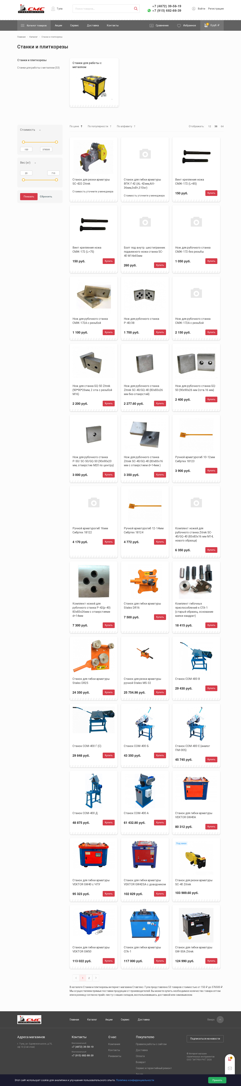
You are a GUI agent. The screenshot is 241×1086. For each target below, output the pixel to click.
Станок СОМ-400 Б (136, 746)
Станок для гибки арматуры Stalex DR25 (91, 681)
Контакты (113, 25)
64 (222, 126)
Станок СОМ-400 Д (85, 813)
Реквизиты (114, 1056)
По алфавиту (124, 126)
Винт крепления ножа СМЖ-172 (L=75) (87, 249)
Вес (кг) (25, 162)
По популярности (98, 126)
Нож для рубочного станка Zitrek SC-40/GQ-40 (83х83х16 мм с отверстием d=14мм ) (143, 461)
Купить (211, 193)
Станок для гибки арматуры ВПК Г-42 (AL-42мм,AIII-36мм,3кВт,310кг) (142, 183)
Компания (114, 1044)
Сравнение (162, 25)
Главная (74, 1019)
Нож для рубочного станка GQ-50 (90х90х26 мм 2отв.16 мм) (195, 388)
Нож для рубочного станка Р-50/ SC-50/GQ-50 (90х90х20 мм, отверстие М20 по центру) (93, 461)
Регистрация (216, 8)
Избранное (189, 25)
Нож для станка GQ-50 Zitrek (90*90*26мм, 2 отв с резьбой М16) (92, 390)
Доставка (93, 25)
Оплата (140, 1056)
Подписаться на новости (205, 1038)
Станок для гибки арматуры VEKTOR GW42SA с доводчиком (145, 882)
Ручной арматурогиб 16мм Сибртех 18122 (90, 530)
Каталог (92, 1019)
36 (216, 126)
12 (209, 126)
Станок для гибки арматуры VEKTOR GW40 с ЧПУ (91, 882)
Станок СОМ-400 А (136, 813)
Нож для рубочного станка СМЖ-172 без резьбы (192, 249)
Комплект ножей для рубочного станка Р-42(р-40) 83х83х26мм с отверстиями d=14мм (91, 609)
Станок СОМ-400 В (187, 679)
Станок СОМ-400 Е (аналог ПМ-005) (192, 748)
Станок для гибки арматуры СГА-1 (142, 949)
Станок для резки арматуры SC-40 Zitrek (194, 882)
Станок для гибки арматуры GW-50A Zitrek (193, 949)
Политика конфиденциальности (135, 1080)
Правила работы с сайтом (151, 1044)
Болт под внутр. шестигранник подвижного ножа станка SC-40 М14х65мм (144, 251)
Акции (58, 25)
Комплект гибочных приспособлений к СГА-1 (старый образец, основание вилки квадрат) (194, 609)
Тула (59, 8)
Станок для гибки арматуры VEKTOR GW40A (193, 815)
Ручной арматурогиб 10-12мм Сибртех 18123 (195, 459)
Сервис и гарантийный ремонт (154, 1068)
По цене (74, 126)
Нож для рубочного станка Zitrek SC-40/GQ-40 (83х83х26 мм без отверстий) (143, 390)
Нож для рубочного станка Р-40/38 (141, 321)
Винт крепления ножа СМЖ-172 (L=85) (189, 181)
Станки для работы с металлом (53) (38, 67)
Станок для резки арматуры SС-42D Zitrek (91, 181)
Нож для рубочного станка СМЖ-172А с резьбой (90, 321)
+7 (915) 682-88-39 (166, 10)
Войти (201, 8)
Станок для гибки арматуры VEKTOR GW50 (91, 949)
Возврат (141, 1062)
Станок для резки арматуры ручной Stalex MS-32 (142, 681)
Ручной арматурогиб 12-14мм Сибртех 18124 (144, 530)
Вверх (211, 1019)
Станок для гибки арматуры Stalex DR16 (142, 605)
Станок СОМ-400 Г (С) (87, 746)
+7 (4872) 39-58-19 (166, 6)
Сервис (74, 25)
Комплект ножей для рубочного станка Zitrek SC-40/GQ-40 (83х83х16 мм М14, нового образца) (194, 534)
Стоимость (27, 129)
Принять (217, 1080)
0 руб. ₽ (213, 25)
